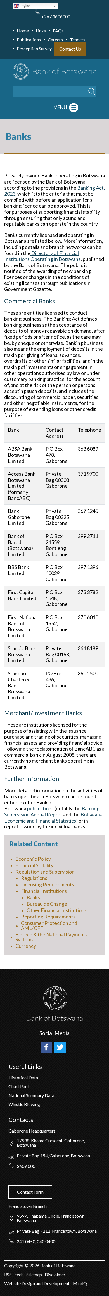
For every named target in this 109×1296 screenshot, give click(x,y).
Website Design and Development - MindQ (45, 1283)
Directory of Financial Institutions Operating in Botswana (42, 256)
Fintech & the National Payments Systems (51, 937)
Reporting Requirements (48, 916)
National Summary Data (31, 1095)
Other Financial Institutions (57, 910)
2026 (34, 1265)
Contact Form (30, 1191)
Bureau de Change (47, 903)
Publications (29, 39)
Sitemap (34, 1274)
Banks (33, 897)
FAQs (58, 30)
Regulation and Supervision (45, 871)
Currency (25, 945)
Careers (55, 39)
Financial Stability (34, 865)
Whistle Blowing (24, 1104)
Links (41, 30)
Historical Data (23, 1077)
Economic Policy (33, 858)
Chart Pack (19, 1086)
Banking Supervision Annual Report (51, 811)
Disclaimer (55, 1274)
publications (40, 808)
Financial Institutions (44, 890)
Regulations (34, 878)
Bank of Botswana (57, 1265)
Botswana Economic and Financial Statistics (53, 817)
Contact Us (70, 48)
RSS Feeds (13, 1274)
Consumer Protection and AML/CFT (49, 925)
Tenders (77, 39)
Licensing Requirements (47, 884)
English (25, 5)
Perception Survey (34, 48)
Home (23, 30)
